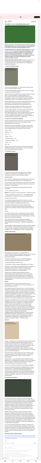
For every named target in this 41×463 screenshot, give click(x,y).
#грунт (9, 438)
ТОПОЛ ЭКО (9, 21)
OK (37, 458)
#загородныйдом (32, 437)
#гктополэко (12, 435)
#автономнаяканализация (29, 435)
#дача (9, 437)
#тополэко (7, 435)
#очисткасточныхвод (19, 435)
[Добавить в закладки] (8, 443)
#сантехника (25, 437)
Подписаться (33, 21)
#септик (6, 437)
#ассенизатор (14, 438)
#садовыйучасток (15, 437)
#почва (6, 438)
